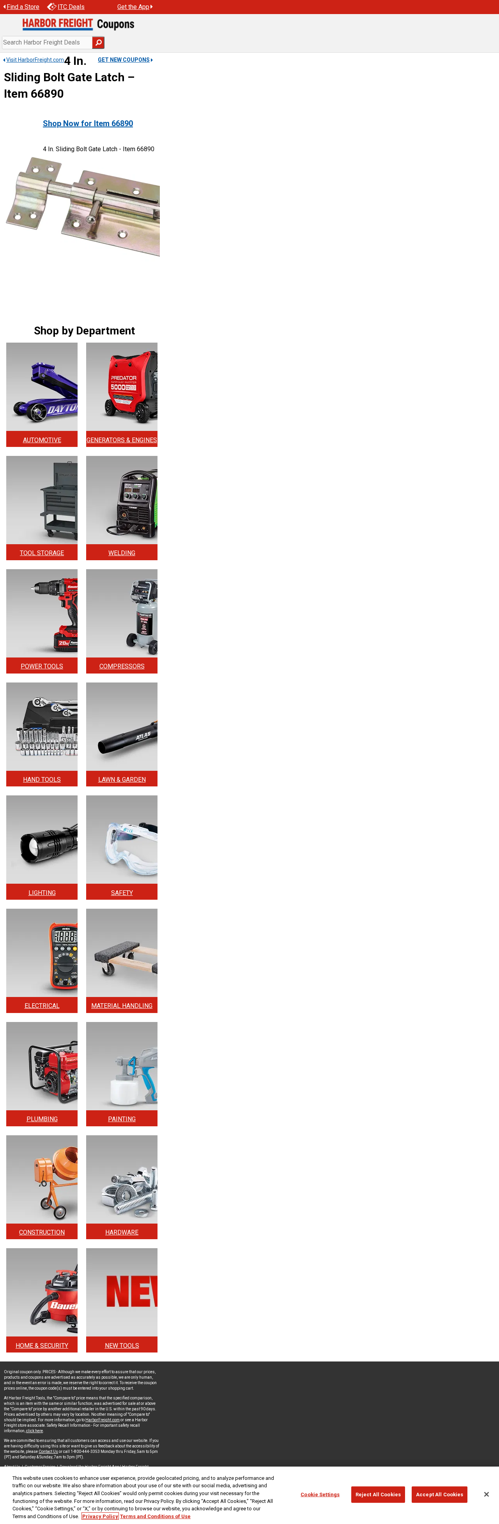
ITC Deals (71, 7)
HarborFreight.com (102, 1420)
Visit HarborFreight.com (35, 60)
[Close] (486, 1494)
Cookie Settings (320, 1494)
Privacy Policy (100, 1516)
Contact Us (48, 1451)
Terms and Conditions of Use (155, 1516)
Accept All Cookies (439, 1494)
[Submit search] (98, 42)
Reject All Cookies (378, 1494)
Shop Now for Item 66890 (88, 123)
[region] (249, 1495)
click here (34, 1431)
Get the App (133, 7)
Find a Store (23, 7)
